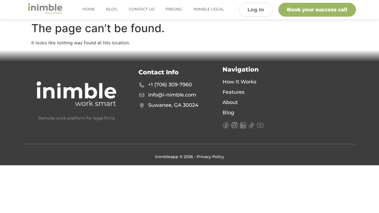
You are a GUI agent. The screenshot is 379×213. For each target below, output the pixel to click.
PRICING (174, 9)
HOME (88, 9)
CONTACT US (142, 9)
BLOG (112, 9)
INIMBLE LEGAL (208, 9)
